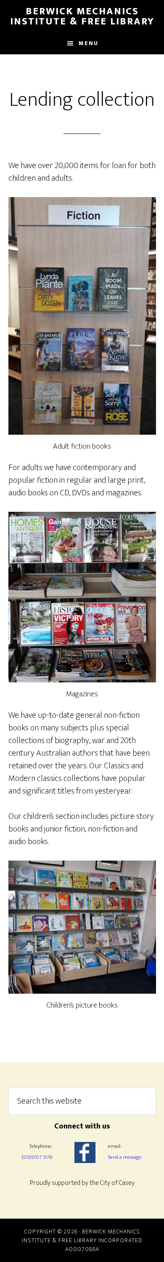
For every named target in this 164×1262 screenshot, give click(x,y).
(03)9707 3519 (36, 1157)
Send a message (125, 1157)
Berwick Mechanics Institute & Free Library (82, 16)
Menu (88, 43)
